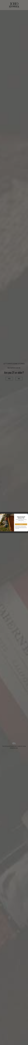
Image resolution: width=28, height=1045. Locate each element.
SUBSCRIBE (21, 524)
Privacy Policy (17, 528)
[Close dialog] (27, 514)
